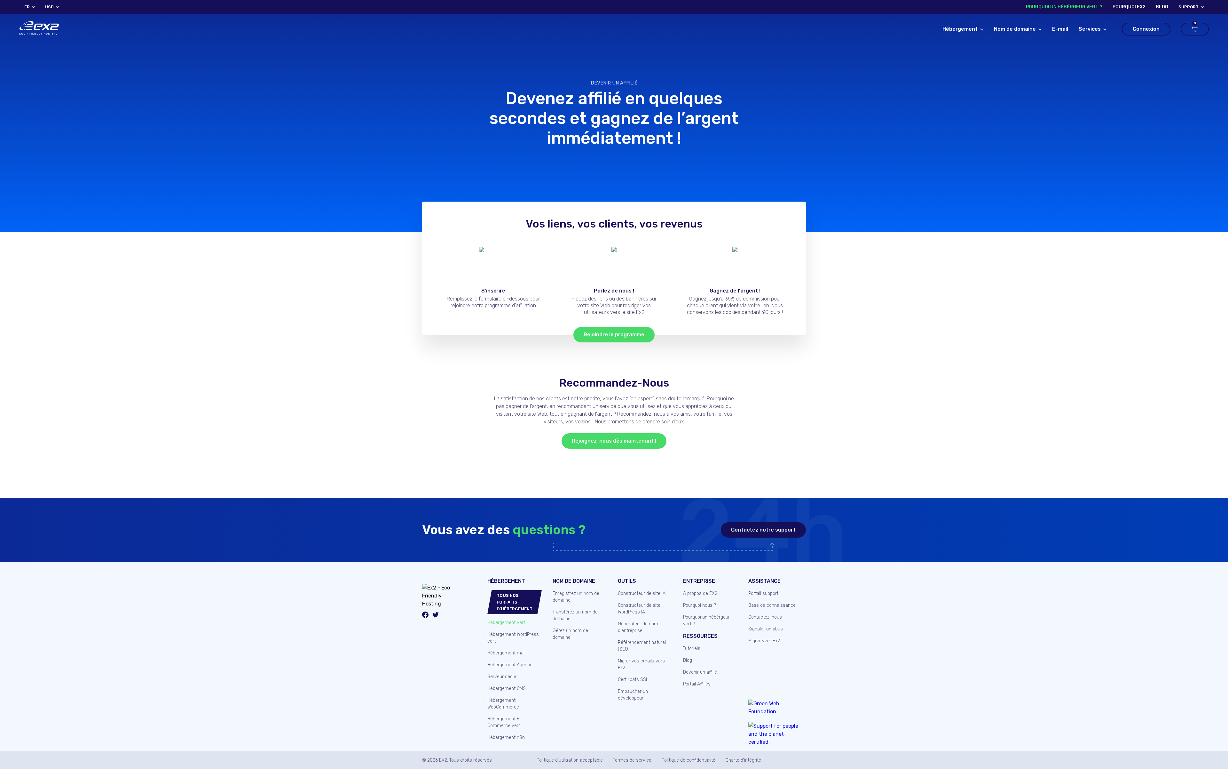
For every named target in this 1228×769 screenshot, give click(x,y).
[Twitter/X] (435, 616)
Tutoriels (691, 648)
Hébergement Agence (509, 665)
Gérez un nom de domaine (570, 634)
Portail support (763, 593)
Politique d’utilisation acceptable (570, 760)
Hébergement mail (506, 653)
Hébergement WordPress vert (513, 638)
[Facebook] (425, 616)
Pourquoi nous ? (699, 605)
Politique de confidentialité (688, 760)
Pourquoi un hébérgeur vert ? (1064, 7)
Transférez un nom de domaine (575, 615)
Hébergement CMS (506, 688)
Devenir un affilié (614, 83)
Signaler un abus (765, 629)
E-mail (1060, 29)
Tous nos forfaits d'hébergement (514, 602)
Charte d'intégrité (743, 760)
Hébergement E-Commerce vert (504, 722)
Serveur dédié (501, 676)
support (1188, 7)
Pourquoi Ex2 (1129, 7)
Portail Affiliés (697, 684)
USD (49, 7)
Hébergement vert (506, 622)
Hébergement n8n (506, 737)
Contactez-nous (765, 617)
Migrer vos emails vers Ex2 (641, 664)
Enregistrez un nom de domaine (576, 597)
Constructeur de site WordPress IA (639, 609)
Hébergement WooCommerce (503, 704)
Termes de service (632, 760)
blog (1162, 7)
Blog (687, 660)
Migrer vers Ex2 (764, 641)
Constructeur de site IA (641, 593)
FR (27, 7)
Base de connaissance (772, 605)
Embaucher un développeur (633, 695)
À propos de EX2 (700, 593)
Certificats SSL (633, 679)
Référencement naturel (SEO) (642, 646)
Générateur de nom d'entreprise (638, 627)
